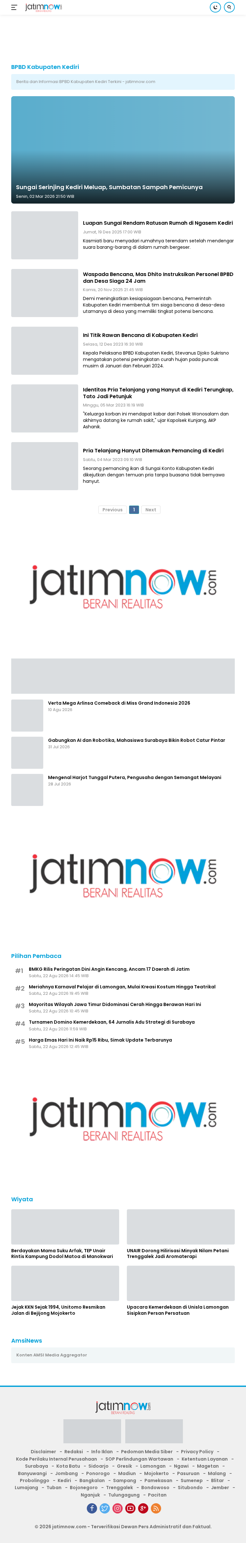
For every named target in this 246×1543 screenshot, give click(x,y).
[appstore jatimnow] (154, 1433)
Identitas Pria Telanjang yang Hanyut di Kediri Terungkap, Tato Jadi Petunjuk (158, 393)
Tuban (54, 1487)
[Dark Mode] (215, 7)
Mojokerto (156, 1473)
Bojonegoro (84, 1487)
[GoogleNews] (143, 1508)
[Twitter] (105, 1508)
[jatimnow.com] (43, 8)
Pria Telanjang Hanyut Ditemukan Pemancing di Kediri (153, 450)
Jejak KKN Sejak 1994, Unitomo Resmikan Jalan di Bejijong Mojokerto (58, 1310)
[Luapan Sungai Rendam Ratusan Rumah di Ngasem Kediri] (44, 235)
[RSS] (156, 1508)
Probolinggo (34, 1480)
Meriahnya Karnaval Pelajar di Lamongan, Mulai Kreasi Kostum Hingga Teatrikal (122, 987)
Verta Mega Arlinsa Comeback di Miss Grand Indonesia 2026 (119, 703)
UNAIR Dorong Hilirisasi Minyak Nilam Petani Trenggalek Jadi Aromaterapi (178, 1253)
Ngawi (181, 1466)
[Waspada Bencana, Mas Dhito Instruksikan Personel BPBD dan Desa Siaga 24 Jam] (44, 293)
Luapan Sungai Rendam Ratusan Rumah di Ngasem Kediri (158, 223)
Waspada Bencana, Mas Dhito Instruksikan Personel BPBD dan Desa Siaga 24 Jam (158, 278)
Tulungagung (124, 1495)
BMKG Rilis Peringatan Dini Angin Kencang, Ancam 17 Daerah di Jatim (109, 969)
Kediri (64, 1480)
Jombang (66, 1473)
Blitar (217, 1480)
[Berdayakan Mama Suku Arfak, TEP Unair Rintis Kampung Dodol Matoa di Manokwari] (65, 1227)
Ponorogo (98, 1473)
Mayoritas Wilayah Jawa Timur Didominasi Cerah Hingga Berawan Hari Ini (115, 1004)
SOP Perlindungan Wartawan (139, 1459)
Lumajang (26, 1487)
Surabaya (36, 1466)
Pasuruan (188, 1473)
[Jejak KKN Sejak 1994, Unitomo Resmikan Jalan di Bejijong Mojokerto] (65, 1283)
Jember (220, 1487)
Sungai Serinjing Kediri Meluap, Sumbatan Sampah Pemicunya (109, 187)
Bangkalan (92, 1480)
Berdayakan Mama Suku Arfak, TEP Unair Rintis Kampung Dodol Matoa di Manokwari (62, 1253)
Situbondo (190, 1487)
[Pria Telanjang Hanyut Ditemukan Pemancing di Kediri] (44, 466)
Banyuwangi (32, 1473)
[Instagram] (117, 1508)
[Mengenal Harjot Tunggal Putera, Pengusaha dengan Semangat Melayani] (27, 790)
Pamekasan (158, 1480)
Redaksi (73, 1451)
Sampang (124, 1480)
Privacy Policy (197, 1451)
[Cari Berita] (229, 7)
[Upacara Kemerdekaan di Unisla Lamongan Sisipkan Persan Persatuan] (181, 1283)
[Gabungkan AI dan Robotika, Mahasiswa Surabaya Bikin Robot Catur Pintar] (27, 753)
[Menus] (15, 7)
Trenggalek (119, 1487)
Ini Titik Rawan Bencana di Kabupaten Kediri (140, 335)
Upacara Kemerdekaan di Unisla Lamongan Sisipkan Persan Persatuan (178, 1310)
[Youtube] (130, 1508)
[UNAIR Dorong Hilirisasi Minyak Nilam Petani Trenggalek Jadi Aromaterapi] (181, 1227)
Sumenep (192, 1480)
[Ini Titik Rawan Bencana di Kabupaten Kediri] (44, 351)
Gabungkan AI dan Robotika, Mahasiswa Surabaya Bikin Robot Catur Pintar (136, 740)
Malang (217, 1473)
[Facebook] (92, 1508)
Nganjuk (90, 1495)
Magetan (208, 1466)
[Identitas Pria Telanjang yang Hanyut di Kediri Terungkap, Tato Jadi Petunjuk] (44, 408)
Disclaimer (43, 1451)
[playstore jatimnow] (92, 1433)
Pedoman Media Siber (147, 1451)
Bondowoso (155, 1487)
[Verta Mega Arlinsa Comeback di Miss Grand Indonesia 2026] (27, 716)
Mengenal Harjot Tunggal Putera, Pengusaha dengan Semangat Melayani (134, 777)
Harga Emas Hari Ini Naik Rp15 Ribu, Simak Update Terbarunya (100, 1040)
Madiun (127, 1473)
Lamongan (153, 1466)
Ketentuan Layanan (205, 1459)
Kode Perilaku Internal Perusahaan (56, 1459)
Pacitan (157, 1495)
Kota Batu (68, 1466)
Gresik (124, 1466)
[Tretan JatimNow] (123, 675)
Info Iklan (102, 1451)
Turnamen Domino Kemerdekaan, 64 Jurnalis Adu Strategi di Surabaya (112, 1022)
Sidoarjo (98, 1466)
